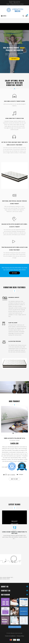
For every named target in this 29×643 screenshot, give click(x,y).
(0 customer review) (14, 440)
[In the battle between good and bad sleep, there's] (5, 602)
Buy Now (14, 273)
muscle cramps (18, 211)
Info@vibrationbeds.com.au (17, 4)
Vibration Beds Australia (16, 633)
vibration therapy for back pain (13, 252)
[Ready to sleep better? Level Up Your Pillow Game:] (5, 620)
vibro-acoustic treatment (11, 147)
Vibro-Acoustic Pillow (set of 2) (14, 438)
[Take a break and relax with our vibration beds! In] (14, 602)
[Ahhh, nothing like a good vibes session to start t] (14, 611)
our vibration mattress (12, 233)
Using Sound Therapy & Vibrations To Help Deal (14, 532)
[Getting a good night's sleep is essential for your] (23, 620)
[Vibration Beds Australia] (14, 10)
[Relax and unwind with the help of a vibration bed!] (14, 620)
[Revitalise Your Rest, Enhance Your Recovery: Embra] (5, 611)
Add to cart (14, 479)
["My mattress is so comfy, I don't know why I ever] (23, 602)
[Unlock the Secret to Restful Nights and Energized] (23, 611)
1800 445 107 (16, 2)
